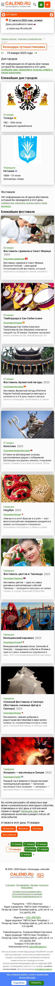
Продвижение (22, 885)
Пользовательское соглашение (27, 894)
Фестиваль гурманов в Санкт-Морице (27, 251)
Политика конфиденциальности (27, 896)
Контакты (43, 885)
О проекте (10, 885)
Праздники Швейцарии (14, 259)
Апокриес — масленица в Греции (23, 772)
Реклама (34, 885)
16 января (16, 844)
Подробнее (19, 983)
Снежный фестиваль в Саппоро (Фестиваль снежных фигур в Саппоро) (23, 705)
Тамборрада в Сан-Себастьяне (22, 318)
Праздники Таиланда (13, 578)
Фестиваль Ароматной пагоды (22, 382)
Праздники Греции (11, 777)
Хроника (37, 828)
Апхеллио (9, 446)
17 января (29, 844)
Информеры (27, 887)
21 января (43, 849)
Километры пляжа (13, 179)
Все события (9, 834)
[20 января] (35, 53)
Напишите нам (29, 811)
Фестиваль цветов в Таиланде (23, 573)
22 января (26, 854)
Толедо (8, 118)
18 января (41, 844)
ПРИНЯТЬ (36, 983)
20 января (30, 849)
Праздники (8, 828)
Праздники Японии (12, 514)
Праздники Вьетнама (13, 386)
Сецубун (8, 510)
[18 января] (2, 53)
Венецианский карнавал (18, 637)
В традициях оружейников (17, 126)
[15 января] (8, 844)
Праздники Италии (12, 642)
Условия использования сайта (27, 891)
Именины (23, 828)
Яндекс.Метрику (27, 977)
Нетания (8, 171)
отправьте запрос (43, 969)
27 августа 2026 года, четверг (26, 20)
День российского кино (19, 24)
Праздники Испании (12, 323)
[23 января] (33, 854)
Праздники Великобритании (16, 450)
